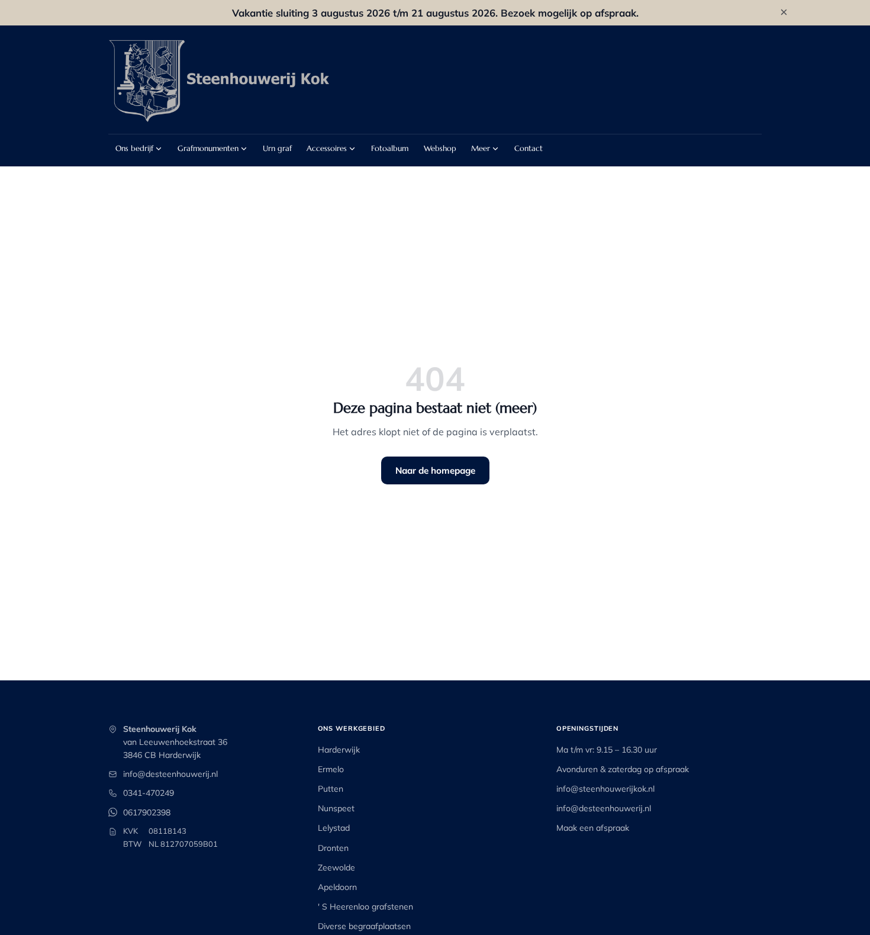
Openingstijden (587, 728)
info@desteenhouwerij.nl (170, 774)
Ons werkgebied (351, 728)
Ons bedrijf (134, 148)
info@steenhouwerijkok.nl (605, 788)
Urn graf (277, 148)
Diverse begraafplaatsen (364, 926)
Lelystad (334, 827)
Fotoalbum (389, 148)
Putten (330, 788)
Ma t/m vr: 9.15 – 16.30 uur (606, 749)
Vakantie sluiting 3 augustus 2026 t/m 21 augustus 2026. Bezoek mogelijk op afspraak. (435, 13)
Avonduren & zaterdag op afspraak (622, 769)
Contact (528, 148)
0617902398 (146, 812)
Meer (480, 148)
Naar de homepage (435, 470)
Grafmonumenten (208, 148)
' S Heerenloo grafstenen (365, 906)
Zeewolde (336, 867)
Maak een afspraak (592, 827)
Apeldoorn (337, 887)
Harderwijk (339, 749)
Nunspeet (336, 808)
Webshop (440, 148)
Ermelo (331, 769)
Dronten (333, 848)
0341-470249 (148, 793)
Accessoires (327, 148)
